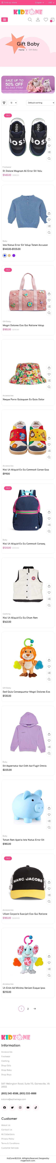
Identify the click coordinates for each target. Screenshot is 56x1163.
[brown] (9, 255)
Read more (49, 368)
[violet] (14, 255)
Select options (49, 213)
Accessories (8, 396)
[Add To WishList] (49, 146)
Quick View (49, 158)
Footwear (7, 167)
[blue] (5, 255)
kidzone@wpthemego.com (13, 1099)
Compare (49, 152)
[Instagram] (20, 1107)
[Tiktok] (36, 1107)
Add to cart (49, 139)
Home (21, 50)
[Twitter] (12, 1107)
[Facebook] (4, 1107)
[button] (4, 19)
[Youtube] (28, 1107)
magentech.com (28, 1160)
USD (50, 3)
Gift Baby (7, 322)
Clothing (6, 614)
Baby (5, 241)
